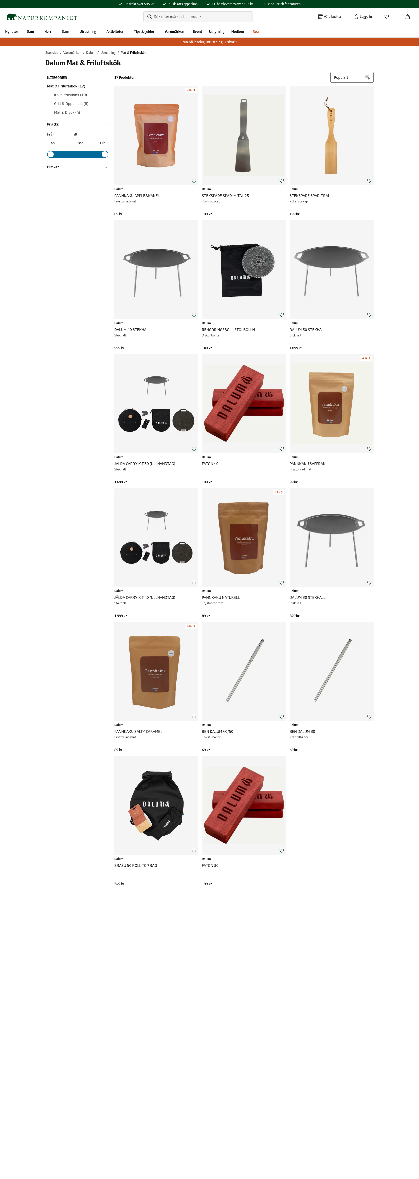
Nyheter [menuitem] (11, 31)
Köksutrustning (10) (70, 94)
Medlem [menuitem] (237, 31)
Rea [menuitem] (256, 31)
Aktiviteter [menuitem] (115, 31)
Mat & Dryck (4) (67, 112)
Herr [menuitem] (48, 31)
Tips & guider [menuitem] (144, 31)
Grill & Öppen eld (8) (71, 103)
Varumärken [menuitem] (174, 31)
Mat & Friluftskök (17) (66, 86)
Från (51, 134)
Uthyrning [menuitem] (216, 31)
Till (74, 134)
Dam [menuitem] (30, 31)
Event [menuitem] (197, 31)
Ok (102, 143)
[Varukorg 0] (409, 15)
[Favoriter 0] (388, 15)
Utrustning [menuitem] (88, 31)
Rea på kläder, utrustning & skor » (209, 42)
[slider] (50, 154)
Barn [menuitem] (65, 31)
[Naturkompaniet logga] (41, 17)
